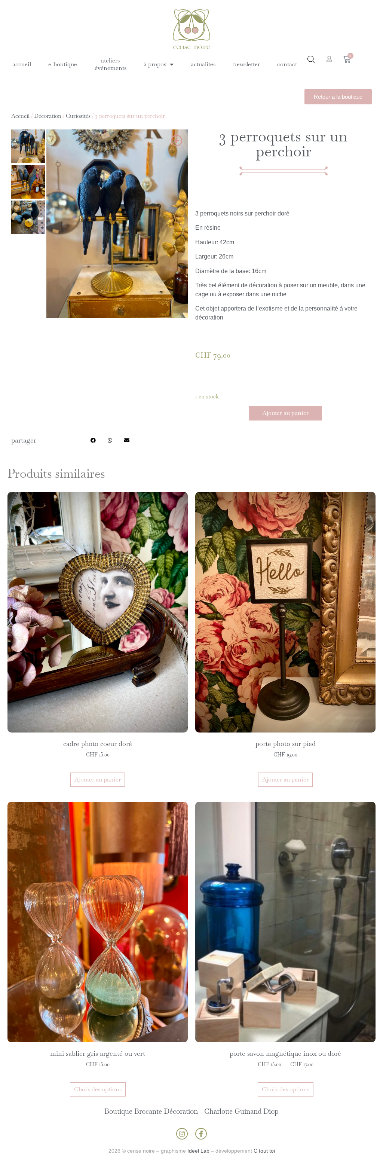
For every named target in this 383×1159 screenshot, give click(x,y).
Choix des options (98, 1089)
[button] (93, 440)
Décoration (47, 115)
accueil (21, 64)
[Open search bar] (311, 59)
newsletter (246, 64)
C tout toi (264, 1151)
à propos (155, 64)
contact (287, 64)
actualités (203, 64)
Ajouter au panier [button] (97, 779)
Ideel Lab (198, 1151)
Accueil (20, 115)
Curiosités (78, 115)
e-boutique (62, 64)
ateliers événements (110, 64)
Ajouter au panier (285, 413)
